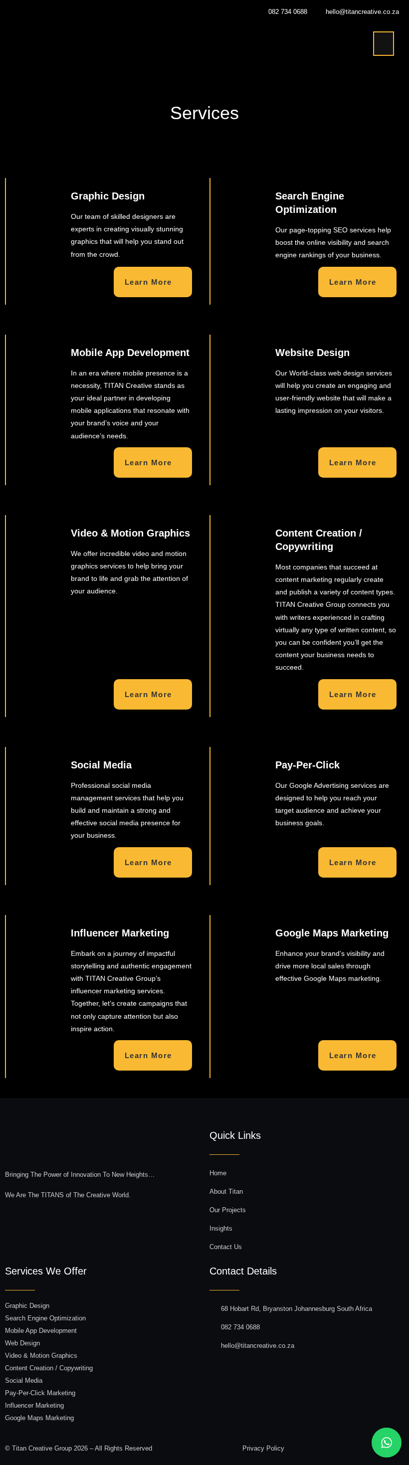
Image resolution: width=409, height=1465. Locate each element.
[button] (383, 43)
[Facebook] (303, 1446)
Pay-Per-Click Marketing (40, 1393)
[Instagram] (327, 1446)
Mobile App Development (41, 1330)
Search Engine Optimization (45, 1318)
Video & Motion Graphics (41, 1355)
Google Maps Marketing (39, 1418)
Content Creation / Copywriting (49, 1368)
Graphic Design (27, 1305)
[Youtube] (351, 1446)
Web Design (22, 1343)
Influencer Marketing (34, 1405)
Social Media (23, 1380)
